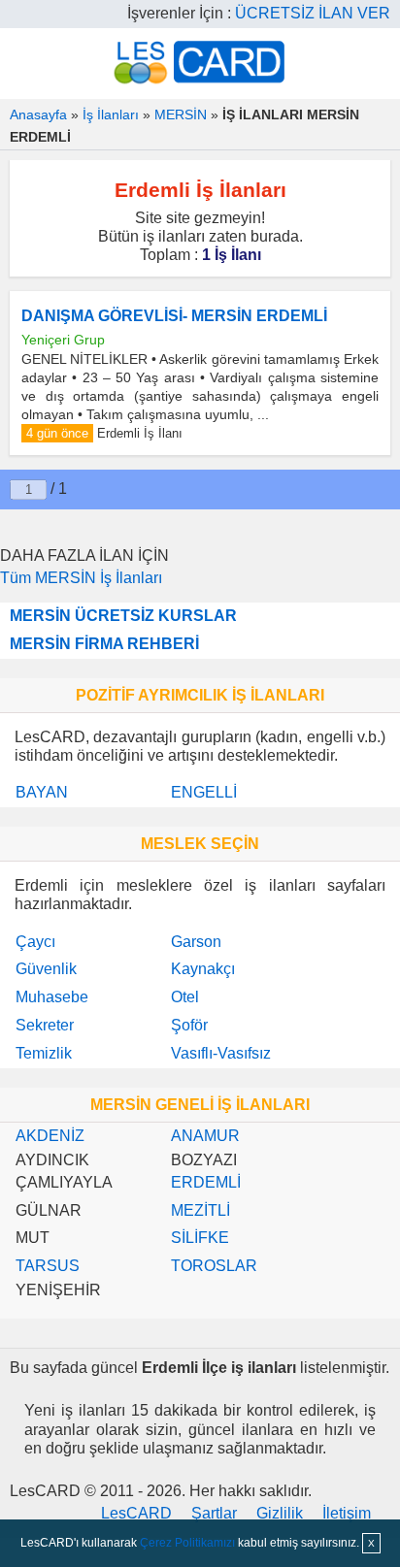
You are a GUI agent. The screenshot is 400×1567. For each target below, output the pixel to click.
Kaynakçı (203, 969)
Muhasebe (52, 997)
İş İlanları (111, 114)
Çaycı (35, 941)
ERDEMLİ (206, 1182)
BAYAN (42, 792)
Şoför (189, 1025)
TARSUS (48, 1265)
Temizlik (44, 1053)
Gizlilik (279, 1513)
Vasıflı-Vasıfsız (221, 1053)
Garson (196, 941)
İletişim (346, 1513)
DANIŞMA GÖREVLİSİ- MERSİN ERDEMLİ (174, 316)
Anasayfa (38, 114)
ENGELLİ (204, 792)
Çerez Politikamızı (187, 1543)
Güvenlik (46, 969)
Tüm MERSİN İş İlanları (81, 578)
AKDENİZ (50, 1135)
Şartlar (214, 1513)
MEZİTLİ (200, 1210)
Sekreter (45, 1025)
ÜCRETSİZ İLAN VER (312, 13)
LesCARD (136, 1513)
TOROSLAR (214, 1265)
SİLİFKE (200, 1237)
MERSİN (180, 114)
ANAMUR (205, 1135)
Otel (185, 997)
